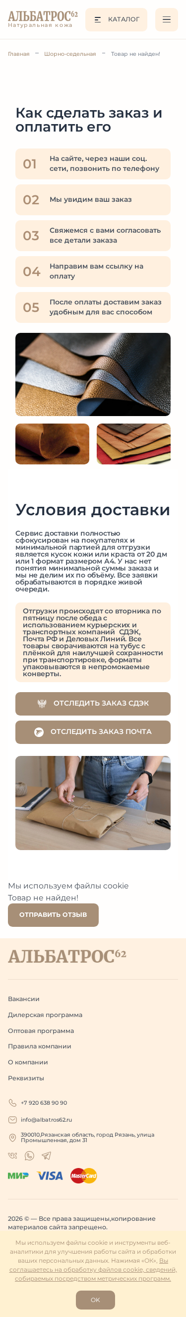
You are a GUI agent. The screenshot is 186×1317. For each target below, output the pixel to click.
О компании (28, 1062)
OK (95, 1300)
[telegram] (46, 1156)
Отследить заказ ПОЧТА (100, 731)
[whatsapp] (12, 1156)
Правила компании (39, 1046)
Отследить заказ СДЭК (100, 703)
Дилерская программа (45, 1015)
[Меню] (167, 19)
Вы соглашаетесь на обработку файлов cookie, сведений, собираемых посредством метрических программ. (93, 1269)
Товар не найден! (135, 53)
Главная (19, 53)
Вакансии (24, 999)
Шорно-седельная (70, 53)
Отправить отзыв (53, 914)
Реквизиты (26, 1078)
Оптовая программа (41, 1030)
